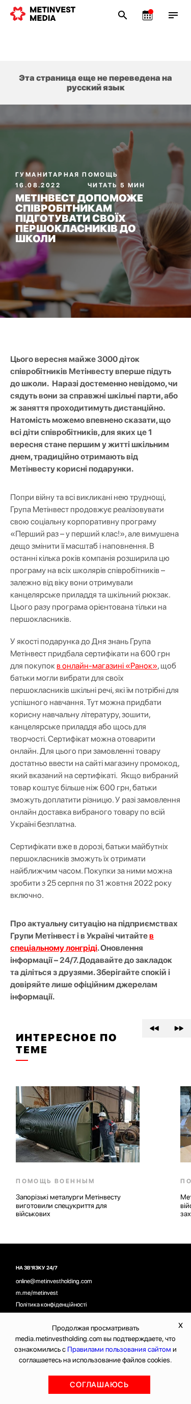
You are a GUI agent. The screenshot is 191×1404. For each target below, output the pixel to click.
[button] (154, 1028)
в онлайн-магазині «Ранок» (107, 666)
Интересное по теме (67, 1043)
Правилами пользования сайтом (119, 1349)
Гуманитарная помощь (67, 174)
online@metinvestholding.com (54, 1281)
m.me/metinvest (37, 1292)
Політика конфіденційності (51, 1304)
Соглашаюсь (99, 1384)
